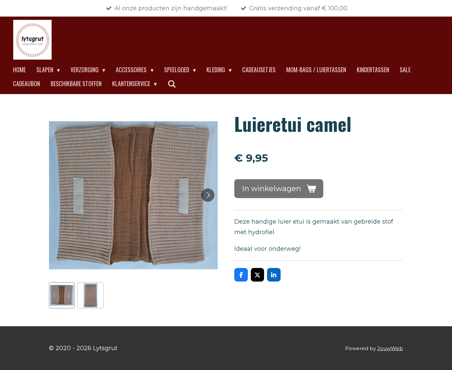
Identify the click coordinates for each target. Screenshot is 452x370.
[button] (62, 295)
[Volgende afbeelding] (207, 195)
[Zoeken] (171, 84)
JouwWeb (390, 348)
